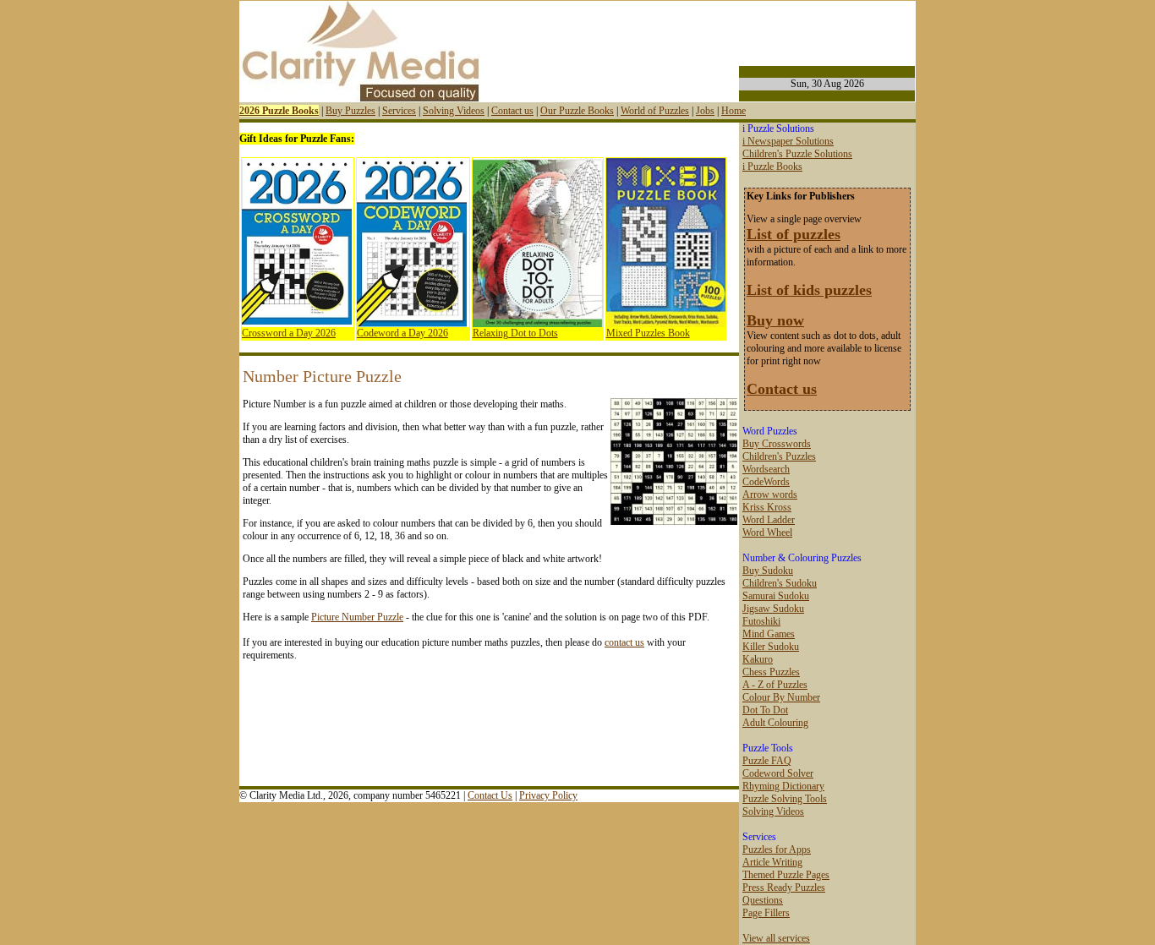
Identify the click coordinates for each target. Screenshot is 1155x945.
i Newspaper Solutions (788, 141)
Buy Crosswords (776, 444)
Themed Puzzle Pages (785, 875)
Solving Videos (453, 111)
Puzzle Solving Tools (784, 799)
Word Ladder (768, 520)
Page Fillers (766, 913)
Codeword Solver (777, 773)
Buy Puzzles (350, 111)
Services (399, 111)
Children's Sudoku (779, 583)
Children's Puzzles (779, 456)
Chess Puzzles (771, 672)
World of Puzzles (655, 111)
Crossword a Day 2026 (289, 333)
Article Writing (772, 862)
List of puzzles (793, 234)
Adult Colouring (775, 723)
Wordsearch (766, 469)
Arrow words (769, 494)
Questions (762, 900)
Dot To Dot (765, 710)
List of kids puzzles (809, 289)
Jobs (705, 111)
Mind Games (768, 634)
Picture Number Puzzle (357, 617)
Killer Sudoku (770, 647)
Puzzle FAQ (766, 761)
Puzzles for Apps (776, 849)
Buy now (775, 320)
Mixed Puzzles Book (648, 333)
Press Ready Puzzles (783, 887)
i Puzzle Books (772, 166)
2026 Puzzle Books (279, 111)
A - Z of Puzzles (774, 685)
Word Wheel (767, 532)
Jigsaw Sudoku (773, 609)
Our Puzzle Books (577, 111)
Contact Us (490, 795)
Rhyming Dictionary (783, 786)
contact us (624, 642)
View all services (776, 938)
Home (733, 111)
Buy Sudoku (767, 570)
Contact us (512, 111)
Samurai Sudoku (775, 596)
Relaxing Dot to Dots (515, 333)
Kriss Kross (766, 507)
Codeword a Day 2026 (402, 333)
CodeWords (766, 482)
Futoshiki (761, 621)
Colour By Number (781, 697)
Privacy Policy (548, 795)
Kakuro (757, 659)
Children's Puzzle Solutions (797, 154)
